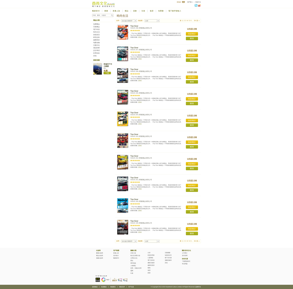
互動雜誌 (96, 27)
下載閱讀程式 (186, 261)
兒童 (143, 11)
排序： (118, 20)
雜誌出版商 (99, 255)
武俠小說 (133, 253)
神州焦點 (133, 263)
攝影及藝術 (151, 263)
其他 (94, 56)
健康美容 (96, 40)
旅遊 (149, 273)
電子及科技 (151, 260)
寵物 (149, 268)
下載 (107, 73)
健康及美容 (151, 265)
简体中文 (198, 2)
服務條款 (95, 287)
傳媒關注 (113, 287)
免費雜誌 (96, 24)
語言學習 (96, 50)
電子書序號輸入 (174, 11)
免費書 (161, 11)
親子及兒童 (168, 258)
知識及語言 (168, 255)
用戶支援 (131, 287)
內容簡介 (192, 34)
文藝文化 (96, 45)
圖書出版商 (99, 253)
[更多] (140, 37)
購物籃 (179, 2)
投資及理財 (151, 255)
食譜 (151, 11)
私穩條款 (104, 287)
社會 (131, 273)
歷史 (131, 260)
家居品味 (96, 37)
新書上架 (116, 11)
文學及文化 (133, 258)
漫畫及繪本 (168, 260)
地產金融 (96, 42)
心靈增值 (150, 258)
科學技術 (96, 53)
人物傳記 (133, 265)
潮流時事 (96, 48)
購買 (192, 38)
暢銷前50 (96, 11)
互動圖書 (167, 252)
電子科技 (96, 29)
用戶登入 (190, 2)
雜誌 (126, 11)
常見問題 (184, 264)
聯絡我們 (122, 287)
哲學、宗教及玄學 (135, 268)
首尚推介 (116, 255)
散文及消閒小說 (135, 255)
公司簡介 (184, 253)
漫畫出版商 (99, 258)
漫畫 (135, 11)
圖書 (106, 11)
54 (195, 20)
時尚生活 (96, 32)
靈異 (131, 270)
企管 (149, 252)
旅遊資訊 (96, 35)
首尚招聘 (184, 255)
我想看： (141, 20)
